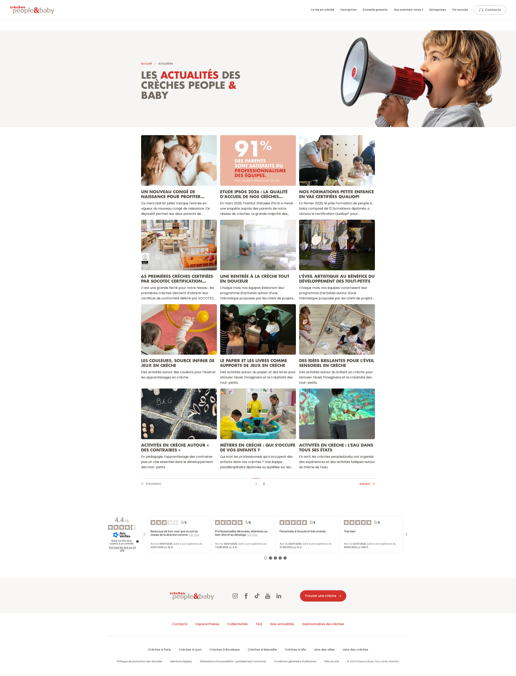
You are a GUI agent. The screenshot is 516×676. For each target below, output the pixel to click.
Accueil (146, 64)
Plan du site (332, 661)
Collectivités (237, 624)
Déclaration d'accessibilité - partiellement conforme (233, 661)
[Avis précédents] (144, 534)
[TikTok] (257, 596)
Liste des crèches (355, 650)
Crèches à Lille (295, 650)
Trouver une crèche (320, 595)
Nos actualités (282, 624)
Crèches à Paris (159, 650)
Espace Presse (207, 624)
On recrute (460, 10)
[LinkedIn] (279, 596)
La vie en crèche (322, 10)
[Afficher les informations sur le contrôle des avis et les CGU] (137, 541)
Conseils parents (375, 10)
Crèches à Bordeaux (225, 650)
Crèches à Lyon (190, 650)
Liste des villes (324, 650)
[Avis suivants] (406, 534)
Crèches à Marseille (262, 650)
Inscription (348, 10)
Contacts (493, 9)
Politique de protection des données (139, 661)
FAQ (259, 624)
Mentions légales (181, 661)
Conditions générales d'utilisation (295, 661)
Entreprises (437, 10)
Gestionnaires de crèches (323, 624)
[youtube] (268, 596)
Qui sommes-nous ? (408, 10)
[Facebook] (246, 596)
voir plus (194, 534)
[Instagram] (235, 596)
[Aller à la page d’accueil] (32, 10)
